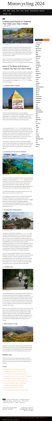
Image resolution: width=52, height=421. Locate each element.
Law (37, 104)
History (37, 90)
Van (37, 142)
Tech (37, 129)
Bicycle (37, 46)
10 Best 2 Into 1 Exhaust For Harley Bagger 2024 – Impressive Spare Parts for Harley (26, 409)
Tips (37, 131)
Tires (10, 14)
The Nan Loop (22, 402)
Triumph (38, 137)
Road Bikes (38, 119)
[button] (47, 10)
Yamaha (38, 144)
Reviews (38, 117)
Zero (37, 146)
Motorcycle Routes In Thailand (8, 402)
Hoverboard (39, 96)
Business (38, 58)
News (37, 113)
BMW (8, 10)
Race (37, 115)
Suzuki (37, 127)
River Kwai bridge (25, 233)
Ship (37, 125)
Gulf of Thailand (20, 179)
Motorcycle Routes (25, 400)
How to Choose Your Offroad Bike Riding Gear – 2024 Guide (10, 408)
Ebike (37, 69)
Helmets (5, 14)
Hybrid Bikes (39, 98)
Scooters (38, 123)
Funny (21, 10)
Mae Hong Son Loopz (17, 400)
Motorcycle (38, 110)
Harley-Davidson (34, 10)
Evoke (17, 10)
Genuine (27, 10)
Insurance (38, 100)
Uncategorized (39, 138)
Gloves (37, 85)
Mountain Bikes (39, 112)
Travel (7, 17)
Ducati (37, 67)
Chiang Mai (17, 128)
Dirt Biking (38, 65)
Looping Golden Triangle (7, 400)
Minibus (37, 108)
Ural (37, 140)
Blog (37, 52)
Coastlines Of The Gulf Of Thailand (12, 399)
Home (4, 10)
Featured (38, 77)
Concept (13, 10)
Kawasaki (42, 10)
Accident (38, 44)
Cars (37, 60)
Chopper (38, 62)
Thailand (16, 402)
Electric (37, 71)
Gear (37, 81)
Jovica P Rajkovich (7, 25)
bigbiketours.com (24, 80)
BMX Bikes (38, 56)
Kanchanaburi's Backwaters (25, 399)
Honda (37, 94)
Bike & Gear (38, 48)
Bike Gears (38, 50)
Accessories (39, 42)
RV (36, 121)
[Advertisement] (18, 124)
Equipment (38, 73)
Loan (37, 106)
